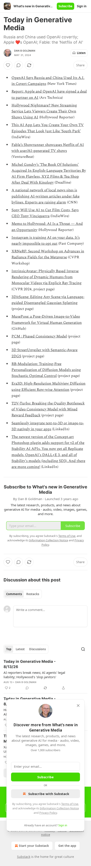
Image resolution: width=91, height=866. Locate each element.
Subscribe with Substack (48, 794)
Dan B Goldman (24, 50)
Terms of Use (69, 804)
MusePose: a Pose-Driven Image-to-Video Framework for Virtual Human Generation (46, 319)
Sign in (82, 6)
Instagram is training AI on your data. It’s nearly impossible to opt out (45, 240)
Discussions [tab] (37, 649)
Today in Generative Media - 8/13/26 (30, 664)
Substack (23, 857)
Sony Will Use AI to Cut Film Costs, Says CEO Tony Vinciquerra (45, 213)
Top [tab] (8, 649)
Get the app (67, 846)
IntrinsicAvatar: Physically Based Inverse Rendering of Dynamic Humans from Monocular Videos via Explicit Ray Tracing (46, 277)
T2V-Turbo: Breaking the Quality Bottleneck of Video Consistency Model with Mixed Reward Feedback (48, 409)
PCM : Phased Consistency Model (39, 336)
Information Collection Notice (59, 808)
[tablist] (23, 594)
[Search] (83, 649)
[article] (45, 675)
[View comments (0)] (18, 65)
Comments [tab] (14, 594)
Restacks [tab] (32, 594)
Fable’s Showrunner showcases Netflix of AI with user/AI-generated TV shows (47, 148)
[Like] (8, 65)
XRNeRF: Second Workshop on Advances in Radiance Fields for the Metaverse (47, 254)
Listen (81, 53)
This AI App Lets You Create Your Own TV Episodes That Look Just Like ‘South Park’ (47, 128)
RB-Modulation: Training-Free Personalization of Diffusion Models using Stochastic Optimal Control (46, 370)
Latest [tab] (20, 649)
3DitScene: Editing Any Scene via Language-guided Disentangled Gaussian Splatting (47, 300)
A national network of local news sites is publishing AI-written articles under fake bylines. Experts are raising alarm (45, 196)
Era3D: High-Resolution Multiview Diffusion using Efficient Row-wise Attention (48, 386)
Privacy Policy (48, 813)
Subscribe (65, 6)
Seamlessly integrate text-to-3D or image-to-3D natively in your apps (47, 426)
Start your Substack (34, 846)
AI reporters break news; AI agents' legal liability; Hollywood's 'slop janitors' (34, 674)
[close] (78, 705)
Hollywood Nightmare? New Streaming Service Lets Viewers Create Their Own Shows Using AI (44, 111)
